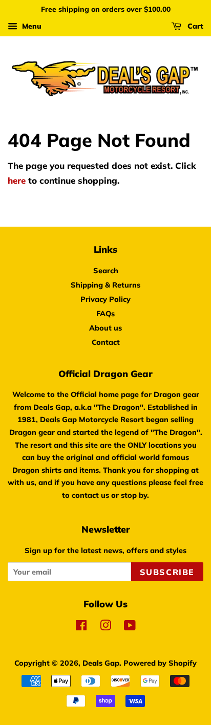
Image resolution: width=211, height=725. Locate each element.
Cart (194, 26)
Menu (30, 26)
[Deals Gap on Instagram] (105, 627)
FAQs (105, 313)
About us (105, 328)
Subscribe (167, 572)
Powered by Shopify (160, 663)
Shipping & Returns (105, 285)
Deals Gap (100, 663)
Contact (106, 342)
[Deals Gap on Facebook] (81, 627)
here (17, 180)
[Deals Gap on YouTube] (130, 627)
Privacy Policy (105, 299)
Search (105, 270)
